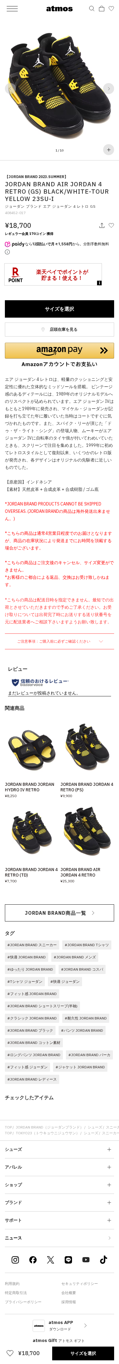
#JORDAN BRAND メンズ (75, 957)
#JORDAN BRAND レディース (32, 1079)
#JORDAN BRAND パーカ (89, 1054)
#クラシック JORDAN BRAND (32, 1018)
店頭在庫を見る (63, 329)
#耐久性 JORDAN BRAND (86, 1018)
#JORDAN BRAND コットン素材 (33, 1042)
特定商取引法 (16, 1292)
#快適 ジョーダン (65, 981)
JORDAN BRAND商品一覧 (55, 913)
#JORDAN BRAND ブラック (30, 1030)
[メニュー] (12, 8)
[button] (10, 88)
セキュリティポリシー (79, 1283)
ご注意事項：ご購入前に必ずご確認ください (54, 641)
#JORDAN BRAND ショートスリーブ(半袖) (42, 1006)
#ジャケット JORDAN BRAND (80, 1067)
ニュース (13, 1238)
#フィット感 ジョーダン (27, 1067)
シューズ (95, 1127)
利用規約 (12, 1283)
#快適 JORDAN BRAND (26, 957)
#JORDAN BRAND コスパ (82, 969)
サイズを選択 (59, 309)
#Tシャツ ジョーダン (24, 981)
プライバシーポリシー (23, 1302)
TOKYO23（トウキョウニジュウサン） (48, 1133)
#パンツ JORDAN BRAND (82, 1030)
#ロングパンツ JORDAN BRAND (33, 1054)
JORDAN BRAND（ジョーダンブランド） (50, 1127)
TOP (8, 1127)
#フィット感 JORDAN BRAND (32, 993)
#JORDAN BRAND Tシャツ (87, 945)
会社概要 (68, 1292)
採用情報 (68, 1302)
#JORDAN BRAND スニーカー (32, 945)
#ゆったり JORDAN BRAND (30, 969)
